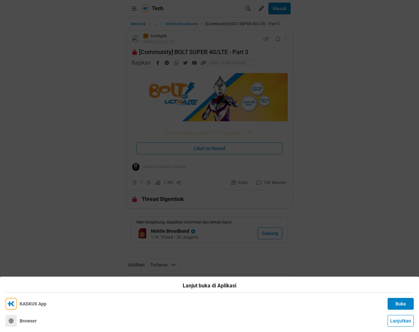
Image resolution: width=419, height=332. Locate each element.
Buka (400, 303)
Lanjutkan (400, 320)
